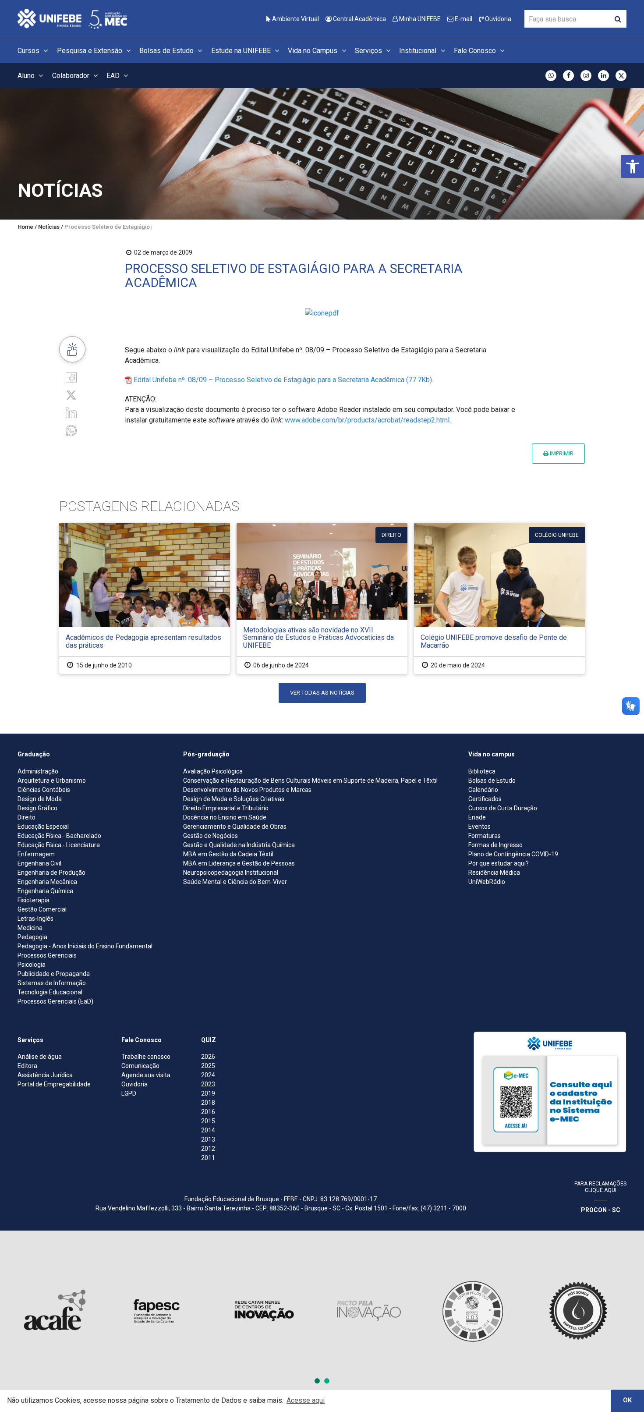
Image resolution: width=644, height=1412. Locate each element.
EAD (113, 75)
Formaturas (484, 835)
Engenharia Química (45, 890)
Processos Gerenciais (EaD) (55, 1001)
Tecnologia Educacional (50, 992)
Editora (27, 1065)
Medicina (30, 927)
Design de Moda (40, 798)
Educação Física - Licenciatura (59, 844)
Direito (26, 817)
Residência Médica (494, 872)
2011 (208, 1157)
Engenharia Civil (39, 863)
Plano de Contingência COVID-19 (513, 854)
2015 (208, 1121)
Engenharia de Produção (51, 872)
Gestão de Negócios (210, 835)
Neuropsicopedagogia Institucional (230, 872)
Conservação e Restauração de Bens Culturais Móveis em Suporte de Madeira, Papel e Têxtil (310, 780)
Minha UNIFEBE (419, 18)
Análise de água (40, 1056)
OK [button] (627, 1400)
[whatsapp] (71, 430)
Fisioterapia (34, 900)
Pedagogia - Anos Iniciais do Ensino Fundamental (85, 946)
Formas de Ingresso (495, 844)
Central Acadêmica (359, 18)
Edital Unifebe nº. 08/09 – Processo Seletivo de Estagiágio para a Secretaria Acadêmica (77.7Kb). (283, 380)
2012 (208, 1148)
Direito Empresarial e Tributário (226, 808)
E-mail (462, 18)
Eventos (479, 826)
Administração (38, 771)
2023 (208, 1084)
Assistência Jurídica (45, 1075)
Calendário (483, 789)
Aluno (27, 75)
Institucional (418, 50)
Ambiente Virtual (295, 18)
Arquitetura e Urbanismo (52, 780)
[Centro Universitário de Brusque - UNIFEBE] (72, 18)
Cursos (29, 50)
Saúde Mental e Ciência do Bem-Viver (235, 881)
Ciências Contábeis (44, 789)
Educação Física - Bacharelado (59, 835)
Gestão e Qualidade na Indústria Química (239, 844)
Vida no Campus (313, 50)
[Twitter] (71, 394)
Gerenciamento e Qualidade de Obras (235, 826)
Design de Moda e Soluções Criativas (233, 798)
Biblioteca (481, 771)
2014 (208, 1130)
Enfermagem (36, 854)
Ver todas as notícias (322, 692)
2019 (208, 1093)
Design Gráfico (37, 808)
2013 (208, 1139)
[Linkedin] (71, 412)
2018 (208, 1102)
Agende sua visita (145, 1075)
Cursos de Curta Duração (502, 808)
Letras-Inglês (35, 918)
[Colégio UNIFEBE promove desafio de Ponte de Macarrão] (499, 598)
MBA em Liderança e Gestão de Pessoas (239, 863)
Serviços (369, 50)
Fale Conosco (476, 50)
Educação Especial (43, 826)
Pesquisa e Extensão (90, 50)
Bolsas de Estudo (167, 50)
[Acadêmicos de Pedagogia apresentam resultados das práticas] (144, 598)
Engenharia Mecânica (47, 881)
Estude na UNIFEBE (241, 50)
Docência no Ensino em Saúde (224, 817)
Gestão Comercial (42, 909)
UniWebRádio (486, 881)
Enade (477, 817)
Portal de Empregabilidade (54, 1084)
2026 (208, 1056)
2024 (208, 1075)
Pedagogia (32, 936)
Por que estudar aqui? (498, 863)
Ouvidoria (497, 18)
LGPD (128, 1093)
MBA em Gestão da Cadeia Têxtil (228, 854)
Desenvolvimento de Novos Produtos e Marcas (247, 789)
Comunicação (140, 1065)
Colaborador (71, 75)
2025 (208, 1065)
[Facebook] (71, 377)
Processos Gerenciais (47, 955)
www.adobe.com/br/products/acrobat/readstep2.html (367, 420)
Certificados (485, 798)
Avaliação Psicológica (213, 771)
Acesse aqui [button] (306, 1400)
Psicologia (32, 964)
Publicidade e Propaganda (54, 973)
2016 (208, 1111)
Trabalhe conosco (145, 1056)
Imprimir (560, 453)
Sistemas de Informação (52, 982)
